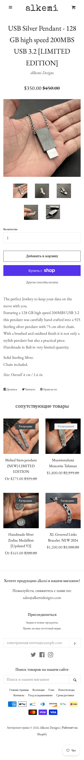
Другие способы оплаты (42, 282)
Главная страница (19, 690)
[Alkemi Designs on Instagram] (50, 655)
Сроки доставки (65, 695)
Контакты (18, 695)
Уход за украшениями (40, 695)
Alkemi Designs (42, 72)
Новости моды (66, 690)
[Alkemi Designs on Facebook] (42, 655)
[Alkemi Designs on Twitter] (33, 655)
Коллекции (38, 690)
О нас (51, 690)
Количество (10, 229)
